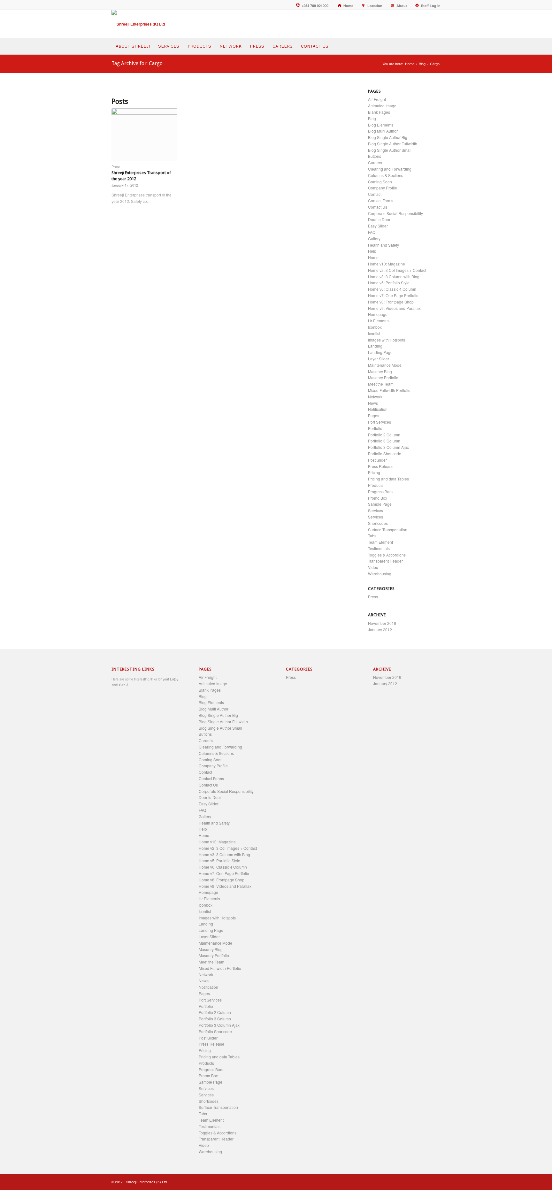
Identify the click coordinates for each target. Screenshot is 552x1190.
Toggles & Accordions (387, 554)
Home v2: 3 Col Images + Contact (397, 270)
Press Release (381, 466)
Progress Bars (380, 491)
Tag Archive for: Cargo (137, 63)
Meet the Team (381, 384)
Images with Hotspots (386, 339)
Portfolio (375, 428)
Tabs (372, 535)
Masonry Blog (380, 371)
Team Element (380, 542)
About (402, 5)
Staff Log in (430, 5)
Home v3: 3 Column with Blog (393, 276)
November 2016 (382, 623)
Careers (375, 162)
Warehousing (379, 573)
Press (115, 166)
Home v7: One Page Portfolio (393, 295)
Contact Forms (380, 200)
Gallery (374, 238)
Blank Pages (379, 112)
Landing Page (380, 352)
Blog (422, 63)
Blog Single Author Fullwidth (392, 143)
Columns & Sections (385, 175)
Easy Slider (378, 225)
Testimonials (379, 548)
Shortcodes (378, 523)
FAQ (371, 232)
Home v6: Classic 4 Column (392, 289)
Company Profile (382, 187)
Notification (377, 409)
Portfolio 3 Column (384, 440)
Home (348, 5)
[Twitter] (426, 1182)
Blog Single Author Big (387, 137)
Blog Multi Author (383, 131)
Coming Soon (380, 181)
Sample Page (380, 504)
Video (373, 567)
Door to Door (379, 219)
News (373, 403)
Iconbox (375, 327)
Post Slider (377, 460)
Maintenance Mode (385, 365)
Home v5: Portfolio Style (389, 282)
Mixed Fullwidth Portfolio (389, 390)
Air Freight (377, 99)
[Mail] (436, 1182)
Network (375, 396)
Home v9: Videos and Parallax (394, 308)
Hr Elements (378, 320)
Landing (375, 346)
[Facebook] (416, 1182)
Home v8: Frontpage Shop (391, 301)
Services (375, 510)
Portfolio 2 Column (384, 434)
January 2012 (380, 629)
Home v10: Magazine (386, 263)
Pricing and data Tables (388, 478)
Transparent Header (385, 561)
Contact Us (377, 207)
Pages (373, 415)
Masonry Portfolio (383, 377)
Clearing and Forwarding (389, 169)
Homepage (377, 314)
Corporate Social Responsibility (395, 213)
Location (374, 5)
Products (375, 485)
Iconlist (374, 333)
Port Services (379, 422)
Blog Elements (380, 124)
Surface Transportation (387, 529)
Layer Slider (378, 358)
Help (372, 251)
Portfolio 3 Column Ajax (388, 447)
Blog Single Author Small (389, 150)
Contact (374, 194)
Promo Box (377, 498)
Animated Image (382, 105)
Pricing (374, 472)
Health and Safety (383, 245)
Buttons (374, 156)
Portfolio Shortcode (384, 453)
